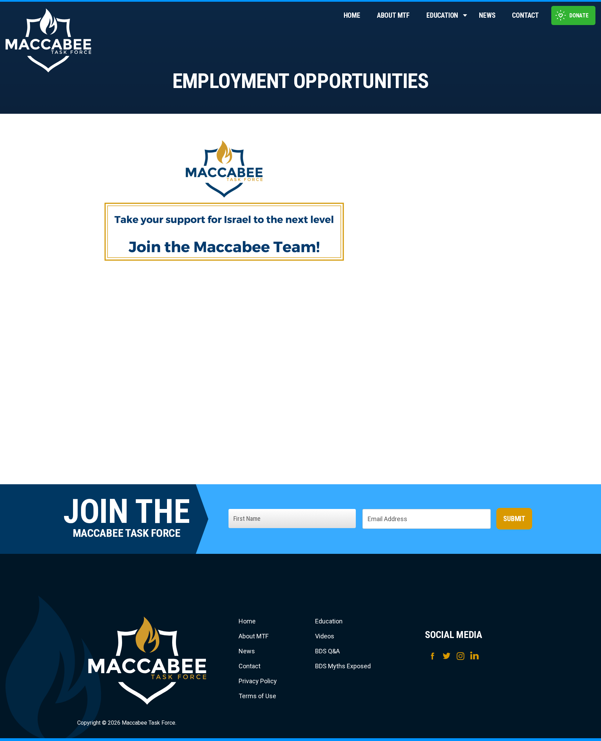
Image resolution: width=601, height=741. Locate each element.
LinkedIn (474, 655)
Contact (525, 15)
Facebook (433, 655)
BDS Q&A (327, 651)
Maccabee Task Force (147, 660)
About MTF (393, 15)
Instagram (460, 655)
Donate (578, 15)
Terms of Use (257, 696)
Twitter (447, 655)
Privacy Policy (258, 681)
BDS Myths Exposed (343, 666)
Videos (324, 636)
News (487, 15)
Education (442, 15)
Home (352, 15)
